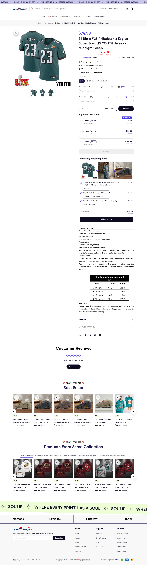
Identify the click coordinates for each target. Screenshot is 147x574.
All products (49, 23)
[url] (18, 519)
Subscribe (59, 538)
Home (40, 23)
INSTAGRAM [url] (55, 519)
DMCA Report (35, 560)
